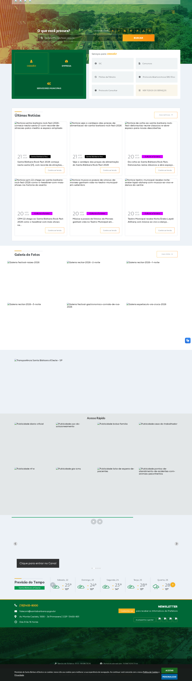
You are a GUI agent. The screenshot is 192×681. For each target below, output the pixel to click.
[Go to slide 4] (98, 568)
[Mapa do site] (143, 31)
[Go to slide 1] (92, 568)
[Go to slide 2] (94, 568)
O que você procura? (54, 31)
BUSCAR (138, 38)
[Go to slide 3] (96, 568)
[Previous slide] (15, 544)
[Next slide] (177, 544)
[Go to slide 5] (99, 568)
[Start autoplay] (93, 521)
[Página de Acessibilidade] (150, 31)
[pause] (100, 521)
